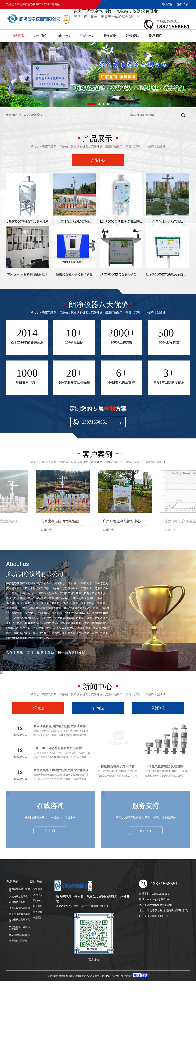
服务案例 (109, 35)
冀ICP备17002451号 (113, 976)
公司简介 (40, 35)
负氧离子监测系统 (18, 897)
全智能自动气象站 (18, 940)
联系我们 (155, 35)
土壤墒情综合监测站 (19, 935)
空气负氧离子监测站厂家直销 (19, 928)
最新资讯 (158, 708)
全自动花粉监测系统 (19, 914)
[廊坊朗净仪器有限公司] (38, 19)
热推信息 (167, 4)
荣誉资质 (132, 35)
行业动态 (98, 708)
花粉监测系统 (33, 115)
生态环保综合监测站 (19, 908)
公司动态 (38, 708)
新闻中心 (63, 35)
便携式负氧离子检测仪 (19, 890)
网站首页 (17, 35)
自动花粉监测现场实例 (19, 920)
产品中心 (86, 35)
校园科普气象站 (17, 902)
